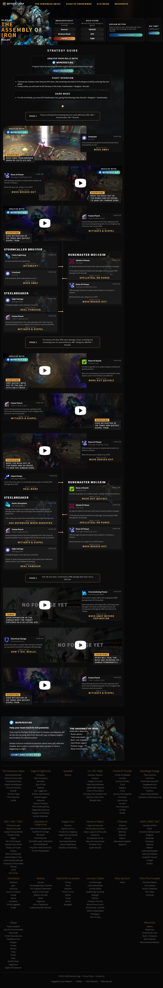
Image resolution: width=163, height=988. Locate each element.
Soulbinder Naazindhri (149, 781)
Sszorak (13, 791)
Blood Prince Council (95, 904)
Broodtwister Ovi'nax (95, 838)
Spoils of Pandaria (40, 803)
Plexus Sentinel (150, 775)
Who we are (106, 981)
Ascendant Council (149, 857)
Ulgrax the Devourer (95, 825)
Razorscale (13, 933)
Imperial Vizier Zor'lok (13, 844)
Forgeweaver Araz (150, 784)
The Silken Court (95, 844)
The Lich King (95, 917)
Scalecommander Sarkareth (40, 908)
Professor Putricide (95, 901)
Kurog (67, 898)
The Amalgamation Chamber (40, 885)
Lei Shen (122, 810)
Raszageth (68, 904)
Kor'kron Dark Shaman (40, 794)
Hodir (13, 958)
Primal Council (68, 892)
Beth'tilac (122, 832)
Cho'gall (149, 860)
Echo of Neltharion (40, 904)
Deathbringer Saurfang (95, 892)
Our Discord (91, 981)
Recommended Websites (149, 942)
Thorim (13, 955)
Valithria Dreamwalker (95, 911)
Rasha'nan (95, 835)
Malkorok (40, 800)
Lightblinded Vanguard (95, 788)
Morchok (67, 825)
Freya (13, 952)
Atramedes (150, 838)
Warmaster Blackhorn (67, 841)
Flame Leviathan (13, 926)
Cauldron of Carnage (40, 832)
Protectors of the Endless (13, 863)
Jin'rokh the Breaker (122, 775)
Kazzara (40, 882)
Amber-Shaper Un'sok (13, 857)
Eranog (68, 882)
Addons (150, 926)
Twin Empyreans (122, 807)
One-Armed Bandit (40, 844)
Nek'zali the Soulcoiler (13, 778)
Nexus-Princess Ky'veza (95, 841)
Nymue (13, 898)
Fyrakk (13, 908)
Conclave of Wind (150, 825)
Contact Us (99, 976)
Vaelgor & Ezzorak (95, 781)
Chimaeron (149, 841)
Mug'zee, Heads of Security (40, 847)
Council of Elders (122, 781)
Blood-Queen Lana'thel (95, 908)
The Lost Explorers (13, 788)
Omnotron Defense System (149, 832)
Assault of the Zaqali (40, 892)
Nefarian (149, 848)
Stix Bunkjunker (40, 838)
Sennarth (67, 889)
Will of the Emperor (13, 841)
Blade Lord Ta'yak (13, 848)
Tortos (122, 784)
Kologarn (13, 942)
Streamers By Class (149, 933)
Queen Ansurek (95, 848)
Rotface (95, 898)
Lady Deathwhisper (95, 885)
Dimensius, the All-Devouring (149, 797)
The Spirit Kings (13, 835)
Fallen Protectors (40, 778)
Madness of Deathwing (68, 848)
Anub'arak (150, 895)
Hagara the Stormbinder (67, 835)
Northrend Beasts (150, 882)
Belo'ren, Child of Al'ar (95, 797)
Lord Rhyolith (122, 829)
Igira (13, 885)
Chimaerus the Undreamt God (95, 794)
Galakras (40, 788)
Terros (68, 885)
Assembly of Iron (13, 939)
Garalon (13, 851)
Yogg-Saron (13, 964)
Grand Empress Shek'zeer (13, 860)
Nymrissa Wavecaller (13, 775)
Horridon (122, 778)
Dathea (68, 895)
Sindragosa (95, 914)
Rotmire (68, 775)
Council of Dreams (13, 892)
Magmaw (149, 835)
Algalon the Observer (13, 968)
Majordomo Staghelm (122, 841)
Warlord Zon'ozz (67, 829)
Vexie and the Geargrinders (40, 828)
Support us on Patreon (61, 981)
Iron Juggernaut (40, 791)
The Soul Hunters (150, 788)
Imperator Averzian (95, 775)
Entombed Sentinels (13, 781)
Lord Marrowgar (95, 882)
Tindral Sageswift (13, 904)
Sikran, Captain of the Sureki (95, 832)
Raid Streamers (150, 939)
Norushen (40, 781)
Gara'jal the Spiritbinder (13, 832)
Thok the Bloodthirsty (40, 807)
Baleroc (122, 838)
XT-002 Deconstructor (13, 936)
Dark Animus (122, 800)
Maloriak (149, 844)
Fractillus (149, 791)
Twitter (79, 981)
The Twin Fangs (13, 794)
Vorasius (95, 778)
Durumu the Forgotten (122, 794)
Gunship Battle (95, 889)
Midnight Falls (95, 800)
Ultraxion (68, 838)
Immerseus (40, 775)
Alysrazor (122, 835)
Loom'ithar (149, 778)
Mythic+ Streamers (149, 936)
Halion (122, 882)
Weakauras (149, 929)
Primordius (122, 797)
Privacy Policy (88, 976)
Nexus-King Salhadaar (149, 794)
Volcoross (13, 889)
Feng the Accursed (13, 829)
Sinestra (149, 863)
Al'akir (149, 829)
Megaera (122, 788)
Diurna (68, 901)
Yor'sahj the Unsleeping (68, 832)
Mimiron (13, 949)
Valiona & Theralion (149, 854)
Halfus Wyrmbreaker (150, 851)
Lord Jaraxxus (149, 885)
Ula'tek (13, 800)
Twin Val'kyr (149, 892)
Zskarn (40, 898)
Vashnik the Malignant (13, 784)
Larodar (13, 895)
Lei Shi (13, 870)
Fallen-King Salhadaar (95, 784)
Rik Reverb (40, 835)
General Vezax (13, 961)
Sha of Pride (40, 784)
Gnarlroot (13, 882)
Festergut (95, 895)
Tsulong (13, 867)
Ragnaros (122, 844)
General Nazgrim (40, 797)
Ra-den (122, 813)
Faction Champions (149, 889)
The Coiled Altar (13, 797)
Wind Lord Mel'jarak (13, 854)
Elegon (13, 838)
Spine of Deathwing (68, 844)
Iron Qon (122, 803)
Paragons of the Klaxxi (40, 813)
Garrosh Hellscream (40, 816)
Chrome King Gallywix (40, 851)
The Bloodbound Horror (95, 829)
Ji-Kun (122, 791)
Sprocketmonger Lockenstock (40, 841)
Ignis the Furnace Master (13, 929)
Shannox (122, 825)
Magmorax (40, 901)
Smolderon (13, 901)
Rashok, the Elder (41, 895)
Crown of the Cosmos (95, 791)
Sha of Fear (13, 873)
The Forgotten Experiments (40, 889)
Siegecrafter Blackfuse (40, 810)
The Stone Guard (13, 825)
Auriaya (13, 945)
